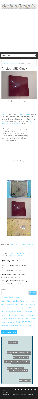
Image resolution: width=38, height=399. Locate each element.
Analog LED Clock (24, 114)
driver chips (13, 307)
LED (7, 315)
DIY (7, 307)
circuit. (21, 304)
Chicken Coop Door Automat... (18, 371)
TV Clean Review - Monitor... (22, 354)
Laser (2, 315)
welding (21, 325)
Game (30, 308)
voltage (12, 325)
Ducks (18, 307)
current (3, 307)
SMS (14, 322)
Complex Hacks (15, 244)
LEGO (20, 315)
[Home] (4, 63)
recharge (32, 318)
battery (31, 301)
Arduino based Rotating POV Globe (13, 274)
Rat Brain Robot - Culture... (13, 368)
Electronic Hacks (6, 247)
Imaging (19, 311)
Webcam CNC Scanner (15, 255)
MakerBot (24, 315)
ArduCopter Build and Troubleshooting (14, 281)
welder (17, 325)
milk (33, 315)
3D (2, 297)
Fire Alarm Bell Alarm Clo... (19, 359)
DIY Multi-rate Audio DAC (23, 360)
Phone (14, 318)
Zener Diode (27, 325)
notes (10, 318)
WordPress (25, 396)
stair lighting (5, 325)
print (23, 318)
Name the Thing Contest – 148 (20, 253)
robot (10, 322)
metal (29, 315)
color (25, 304)
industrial (24, 311)
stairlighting (23, 321)
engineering (24, 307)
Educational (30, 244)
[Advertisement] (19, 31)
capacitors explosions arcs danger (9, 304)
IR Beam (30, 311)
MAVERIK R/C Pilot (23, 380)
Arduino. (24, 301)
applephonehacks (14, 297)
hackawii (5, 311)
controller (31, 304)
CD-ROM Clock (12, 341)
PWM (27, 318)
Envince (31, 394)
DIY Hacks (23, 244)
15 (26, 101)
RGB (2, 322)
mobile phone (4, 318)
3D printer (6, 297)
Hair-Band (13, 311)
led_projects (14, 315)
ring (5, 322)
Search (3, 289)
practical (19, 318)
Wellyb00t (4, 114)
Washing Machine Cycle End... (17, 349)
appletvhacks (10, 300)
